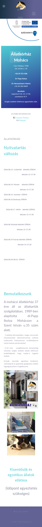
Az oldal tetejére (21, 511)
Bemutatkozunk (17, 294)
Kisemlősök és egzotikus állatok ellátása (21, 475)
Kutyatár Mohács (22, 118)
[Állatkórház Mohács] (21, 5)
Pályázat (22, 120)
